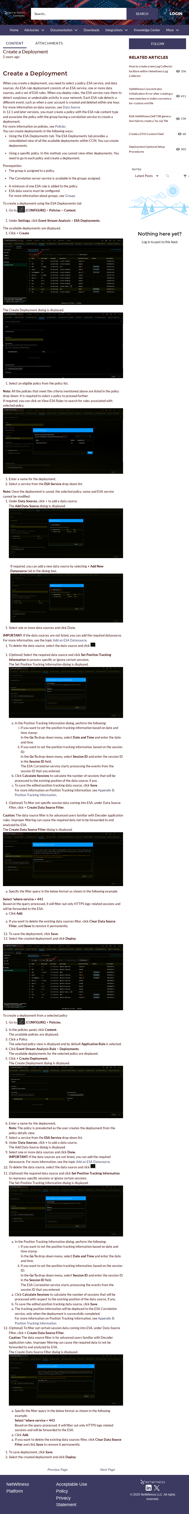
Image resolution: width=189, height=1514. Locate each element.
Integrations (114, 30)
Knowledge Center (147, 30)
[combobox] (94, 14)
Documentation (61, 30)
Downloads (91, 30)
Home (14, 30)
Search (142, 14)
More (170, 30)
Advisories (31, 30)
